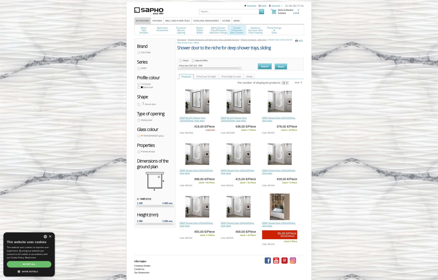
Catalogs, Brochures (206, 21)
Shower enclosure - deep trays (254, 40)
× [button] (50, 236)
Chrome (147, 84)
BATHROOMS (142, 21)
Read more (30, 257)
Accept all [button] (29, 264)
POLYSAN (146, 52)
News (237, 21)
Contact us (139, 269)
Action (226, 21)
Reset (281, 66)
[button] (29, 271)
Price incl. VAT (186, 66)
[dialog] (29, 254)
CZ (286, 6)
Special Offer (201, 60)
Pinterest (284, 260)
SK (290, 6)
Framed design (148, 151)
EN (298, 6)
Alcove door (150, 104)
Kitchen (157, 21)
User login (276, 6)
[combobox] (45, 236)
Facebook (268, 260)
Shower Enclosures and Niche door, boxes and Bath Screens (213, 40)
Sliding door (146, 120)
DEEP (144, 68)
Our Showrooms (141, 272)
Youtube (276, 260)
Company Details (142, 266)
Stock (186, 60)
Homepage (251, 6)
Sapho (264, 6)
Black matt (148, 87)
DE (294, 6)
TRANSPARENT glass (153, 136)
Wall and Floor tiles (177, 21)
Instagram (293, 260)
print (301, 40)
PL (302, 6)
